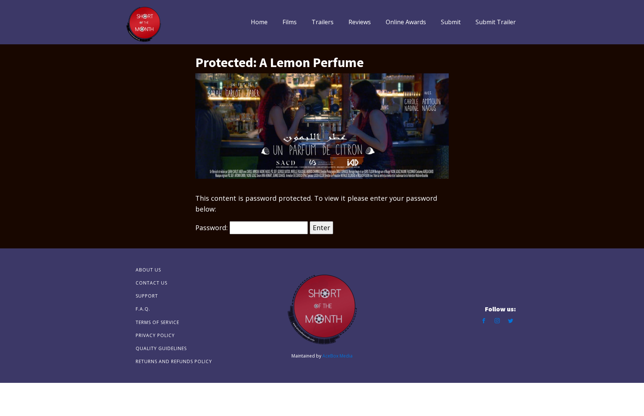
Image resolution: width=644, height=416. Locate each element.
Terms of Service (157, 322)
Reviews (359, 22)
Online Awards (406, 22)
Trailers (323, 22)
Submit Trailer (496, 22)
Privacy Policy (155, 335)
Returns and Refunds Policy (174, 361)
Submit (451, 22)
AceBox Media (337, 356)
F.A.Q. (143, 309)
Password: (212, 227)
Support (147, 296)
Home (259, 22)
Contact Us (151, 283)
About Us (148, 270)
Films (289, 22)
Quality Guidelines (161, 348)
